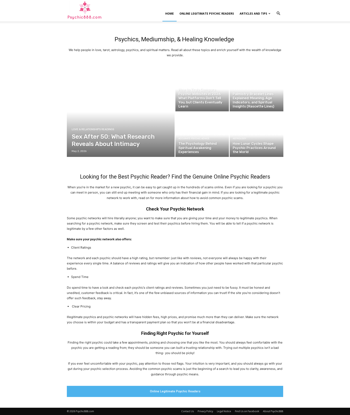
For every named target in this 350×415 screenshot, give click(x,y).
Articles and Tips (253, 13)
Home (169, 13)
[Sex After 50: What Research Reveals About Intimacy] (121, 112)
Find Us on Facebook (247, 411)
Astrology (239, 138)
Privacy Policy (205, 411)
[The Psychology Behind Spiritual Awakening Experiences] (202, 134)
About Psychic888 (273, 411)
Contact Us (187, 411)
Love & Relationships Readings (93, 129)
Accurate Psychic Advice (193, 84)
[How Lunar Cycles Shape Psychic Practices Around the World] (256, 134)
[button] (278, 14)
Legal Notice (224, 411)
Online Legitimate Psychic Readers (206, 13)
